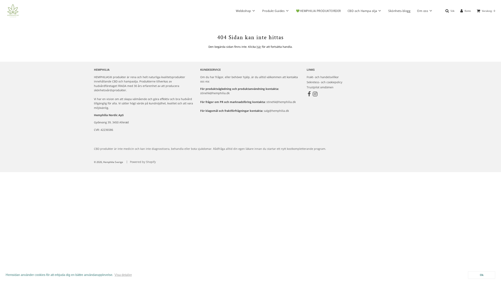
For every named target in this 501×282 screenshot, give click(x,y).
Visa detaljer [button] (123, 275)
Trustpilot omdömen (320, 87)
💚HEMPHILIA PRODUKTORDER (318, 11)
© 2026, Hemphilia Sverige (108, 162)
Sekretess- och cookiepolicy (324, 82)
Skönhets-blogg (399, 11)
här (259, 47)
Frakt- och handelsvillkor (323, 77)
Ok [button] (482, 275)
